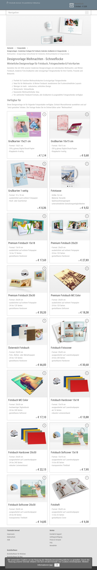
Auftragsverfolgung (56, 537)
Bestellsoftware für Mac (15, 557)
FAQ (51, 543)
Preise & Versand (55, 540)
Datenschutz (11, 537)
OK (57, 565)
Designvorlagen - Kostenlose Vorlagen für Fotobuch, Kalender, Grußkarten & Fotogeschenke (37, 51)
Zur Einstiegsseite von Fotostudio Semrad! (22, 2)
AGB (8, 540)
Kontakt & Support (56, 534)
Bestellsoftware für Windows (16, 554)
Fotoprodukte (21, 48)
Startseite (10, 48)
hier (51, 565)
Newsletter (53, 545)
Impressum (11, 534)
